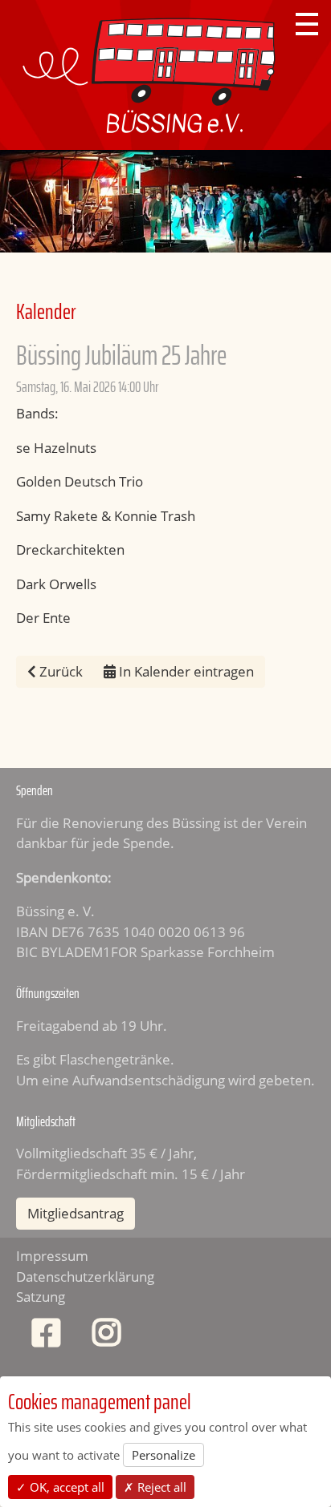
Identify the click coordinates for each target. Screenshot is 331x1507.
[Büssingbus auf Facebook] (46, 1336)
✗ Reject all (155, 1487)
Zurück (59, 671)
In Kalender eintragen (185, 671)
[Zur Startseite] (149, 75)
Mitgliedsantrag (75, 1213)
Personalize (163, 1455)
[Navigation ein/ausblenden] (307, 24)
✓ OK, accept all (60, 1487)
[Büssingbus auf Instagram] (106, 1336)
